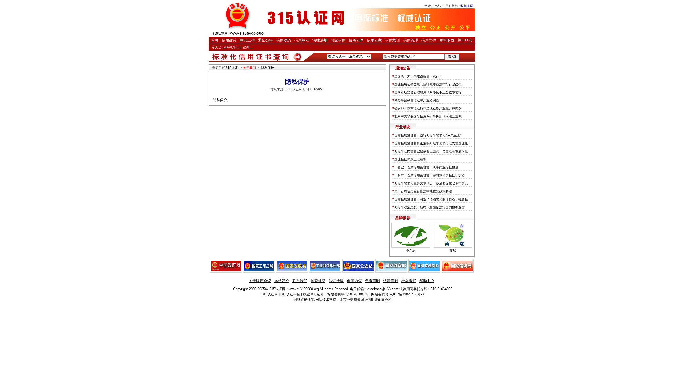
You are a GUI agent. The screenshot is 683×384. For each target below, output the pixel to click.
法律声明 (390, 281)
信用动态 (283, 40)
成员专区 (356, 40)
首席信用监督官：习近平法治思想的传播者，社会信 (431, 199)
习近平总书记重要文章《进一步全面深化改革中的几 (431, 183)
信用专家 (374, 40)
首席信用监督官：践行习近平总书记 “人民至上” (428, 135)
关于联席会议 (260, 281)
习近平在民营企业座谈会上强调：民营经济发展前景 (431, 151)
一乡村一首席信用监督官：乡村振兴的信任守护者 (429, 175)
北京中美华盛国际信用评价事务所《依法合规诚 (428, 116)
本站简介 (281, 281)
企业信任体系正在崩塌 (410, 159)
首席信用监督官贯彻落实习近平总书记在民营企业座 (431, 143)
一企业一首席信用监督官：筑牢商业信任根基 (426, 167)
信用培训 (392, 40)
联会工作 (247, 40)
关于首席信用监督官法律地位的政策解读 (423, 191)
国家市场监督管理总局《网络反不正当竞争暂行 (428, 92)
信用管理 (410, 40)
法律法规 (319, 40)
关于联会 (465, 40)
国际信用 (338, 40)
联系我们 (299, 281)
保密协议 (354, 281)
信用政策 (229, 40)
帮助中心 (426, 281)
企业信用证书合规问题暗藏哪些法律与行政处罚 (428, 84)
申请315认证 (433, 6)
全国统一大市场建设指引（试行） (418, 76)
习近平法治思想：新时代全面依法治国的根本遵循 (429, 207)
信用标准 (301, 40)
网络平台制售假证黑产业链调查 (416, 100)
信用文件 (428, 40)
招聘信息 (318, 281)
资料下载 (446, 40)
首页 (215, 40)
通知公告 (265, 40)
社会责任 (408, 281)
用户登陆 (451, 6)
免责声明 (372, 281)
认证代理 (336, 281)
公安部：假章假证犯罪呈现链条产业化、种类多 (428, 108)
